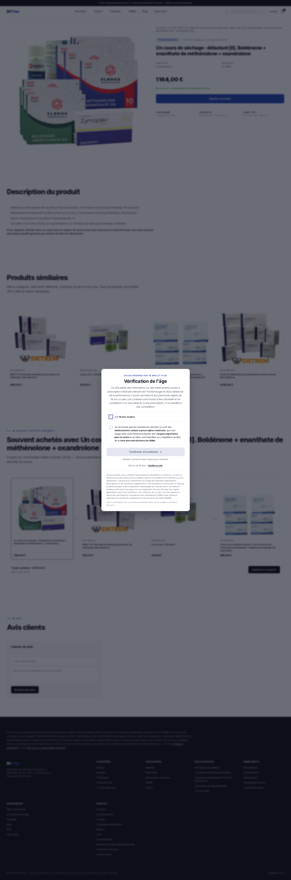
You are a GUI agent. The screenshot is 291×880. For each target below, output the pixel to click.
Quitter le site (155, 465)
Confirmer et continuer (145, 451)
